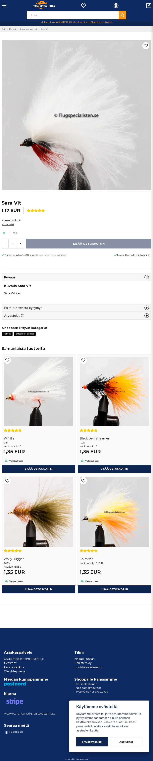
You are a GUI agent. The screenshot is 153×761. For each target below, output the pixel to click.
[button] (145, 45)
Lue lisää (8, 224)
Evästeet (10, 663)
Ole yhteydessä (15, 671)
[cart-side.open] (148, 6)
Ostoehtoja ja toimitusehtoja (24, 659)
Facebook (16, 731)
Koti (4, 29)
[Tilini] (116, 6)
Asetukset (126, 741)
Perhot (12, 29)
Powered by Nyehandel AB (76, 759)
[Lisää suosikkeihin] (83, 6)
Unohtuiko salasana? (88, 667)
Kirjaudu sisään (84, 659)
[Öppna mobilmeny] (4, 6)
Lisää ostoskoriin (38, 468)
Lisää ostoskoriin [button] (114, 589)
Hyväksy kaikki (92, 741)
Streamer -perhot (28, 29)
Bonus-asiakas (14, 667)
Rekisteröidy (83, 663)
